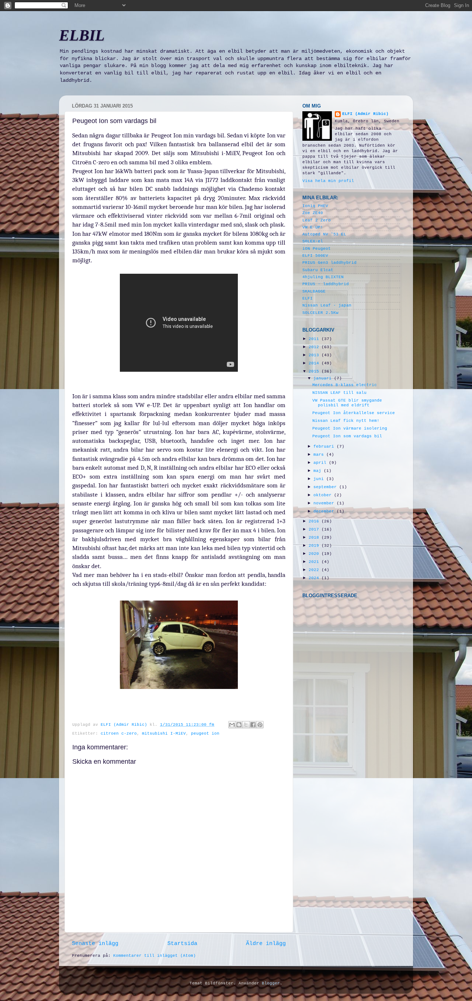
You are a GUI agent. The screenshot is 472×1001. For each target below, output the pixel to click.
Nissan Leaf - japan (326, 305)
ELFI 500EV (315, 255)
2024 (315, 578)
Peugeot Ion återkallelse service (353, 413)
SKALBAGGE (314, 291)
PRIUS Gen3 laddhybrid (329, 262)
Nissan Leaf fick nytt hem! (345, 421)
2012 (315, 347)
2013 (315, 355)
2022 (315, 570)
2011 (315, 339)
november (325, 503)
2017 (315, 529)
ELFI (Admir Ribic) (125, 724)
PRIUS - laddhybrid (325, 284)
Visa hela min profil (328, 181)
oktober (323, 495)
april (321, 463)
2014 (315, 363)
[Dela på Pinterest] (260, 724)
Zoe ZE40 (312, 213)
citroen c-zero (119, 733)
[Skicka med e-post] (232, 724)
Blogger (271, 983)
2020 (315, 554)
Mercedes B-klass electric (344, 385)
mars (319, 454)
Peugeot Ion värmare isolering (349, 428)
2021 (315, 562)
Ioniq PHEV (315, 206)
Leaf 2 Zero (316, 220)
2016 (315, 521)
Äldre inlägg (266, 943)
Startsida (182, 943)
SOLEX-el (312, 241)
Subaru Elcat (317, 270)
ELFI (307, 298)
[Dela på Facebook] (253, 724)
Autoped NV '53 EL (324, 234)
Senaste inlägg (95, 943)
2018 (315, 537)
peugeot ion (205, 733)
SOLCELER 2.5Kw (320, 313)
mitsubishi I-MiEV (164, 733)
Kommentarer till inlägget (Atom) (154, 955)
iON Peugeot (316, 248)
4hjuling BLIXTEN (323, 277)
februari (325, 446)
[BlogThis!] (239, 724)
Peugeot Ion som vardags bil (347, 436)
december (325, 511)
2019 (315, 545)
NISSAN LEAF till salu (339, 393)
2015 (315, 371)
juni (319, 479)
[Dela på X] (246, 724)
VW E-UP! (312, 227)
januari (323, 378)
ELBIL (82, 35)
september (326, 487)
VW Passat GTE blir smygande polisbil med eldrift (347, 402)
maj (318, 471)
